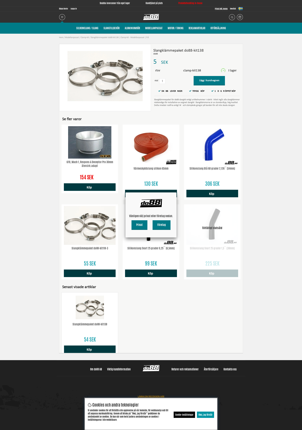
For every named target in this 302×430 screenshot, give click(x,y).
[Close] (176, 192)
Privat (139, 225)
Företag (161, 225)
